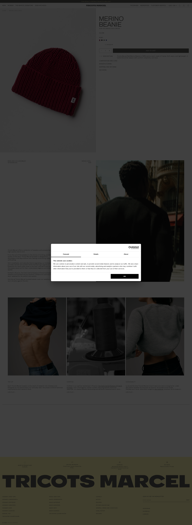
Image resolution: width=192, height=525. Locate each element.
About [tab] (126, 254)
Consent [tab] (66, 254)
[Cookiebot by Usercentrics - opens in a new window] (130, 247)
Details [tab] (96, 254)
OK (125, 276)
